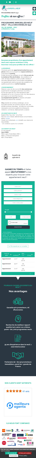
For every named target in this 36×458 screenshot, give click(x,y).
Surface (16, 255)
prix (17, 120)
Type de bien (6, 254)
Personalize (13, 455)
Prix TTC (23, 254)
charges (7, 118)
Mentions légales (22, 239)
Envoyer (18, 227)
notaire (8, 116)
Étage (29, 255)
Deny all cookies (25, 453)
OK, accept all (11, 453)
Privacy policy (23, 455)
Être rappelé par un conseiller (18, 246)
